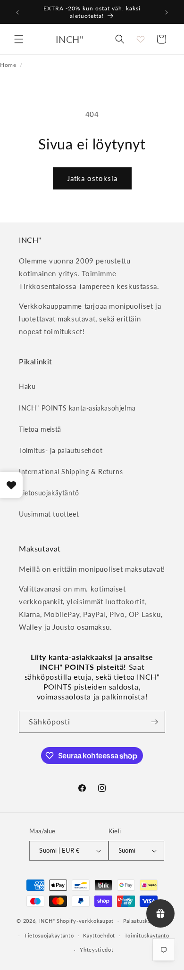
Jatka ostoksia (92, 178)
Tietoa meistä (40, 429)
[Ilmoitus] (166, 12)
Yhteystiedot (96, 949)
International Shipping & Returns (71, 472)
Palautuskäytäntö (145, 921)
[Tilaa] (154, 722)
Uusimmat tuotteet (49, 514)
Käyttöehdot (99, 935)
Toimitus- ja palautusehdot (61, 450)
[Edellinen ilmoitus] (17, 12)
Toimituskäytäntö (147, 935)
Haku (27, 386)
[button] (18, 39)
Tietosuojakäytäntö (49, 493)
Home (8, 64)
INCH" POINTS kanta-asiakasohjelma (77, 408)
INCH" (47, 921)
